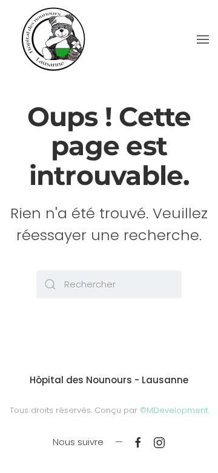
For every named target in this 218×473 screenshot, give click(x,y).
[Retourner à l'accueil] (53, 39)
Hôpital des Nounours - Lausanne (109, 380)
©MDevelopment (174, 410)
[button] (203, 39)
